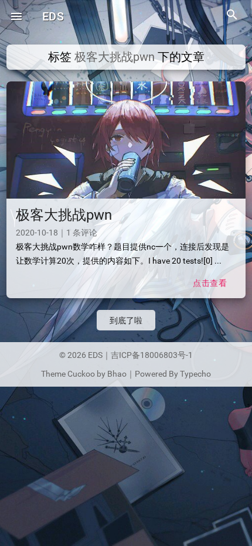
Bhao (117, 373)
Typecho (195, 373)
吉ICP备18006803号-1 (152, 355)
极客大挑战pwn (64, 215)
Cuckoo (81, 373)
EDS (53, 16)
